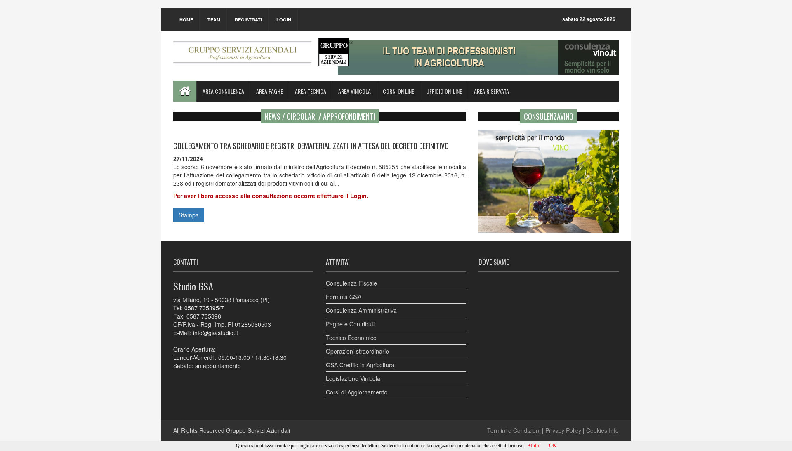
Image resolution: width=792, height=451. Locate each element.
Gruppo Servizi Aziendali (258, 430)
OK (552, 446)
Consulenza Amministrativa (361, 310)
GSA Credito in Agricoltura (360, 365)
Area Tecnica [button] (310, 91)
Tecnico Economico (351, 337)
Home (186, 20)
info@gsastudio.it (215, 332)
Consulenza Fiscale (351, 283)
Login (283, 20)
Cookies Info (602, 430)
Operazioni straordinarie (357, 351)
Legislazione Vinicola (353, 378)
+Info (533, 446)
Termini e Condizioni (513, 430)
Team (213, 20)
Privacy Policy (563, 430)
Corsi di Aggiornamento (356, 392)
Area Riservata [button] (491, 91)
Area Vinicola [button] (354, 91)
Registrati (248, 20)
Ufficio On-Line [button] (444, 91)
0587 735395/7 (204, 308)
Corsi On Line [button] (398, 91)
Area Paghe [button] (269, 91)
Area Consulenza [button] (223, 91)
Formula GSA (343, 297)
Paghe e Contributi (350, 324)
